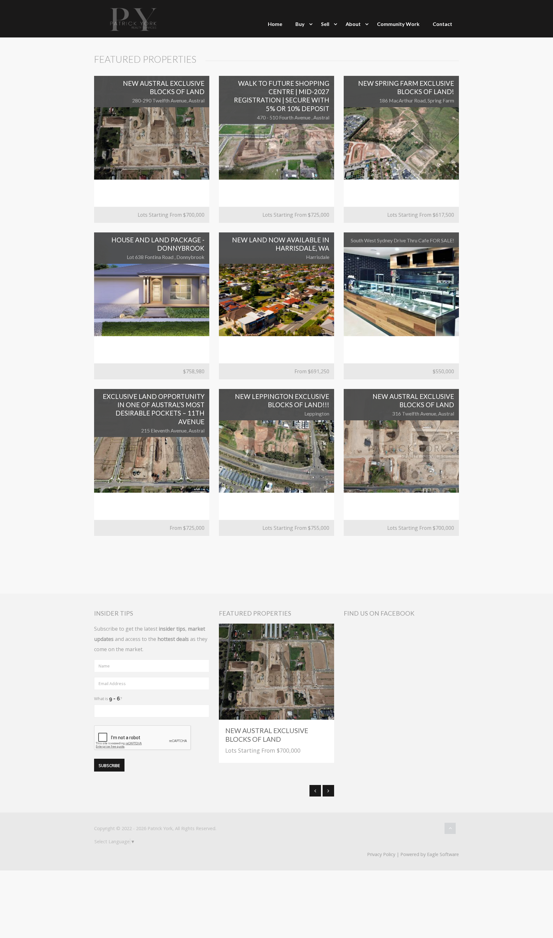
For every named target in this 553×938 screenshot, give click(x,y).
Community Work (398, 24)
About (353, 24)
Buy (300, 24)
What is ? (108, 698)
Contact (442, 24)
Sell (325, 24)
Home (275, 24)
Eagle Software (443, 854)
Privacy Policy (381, 854)
